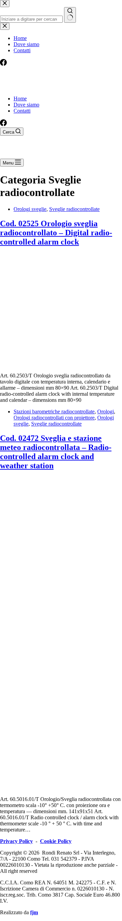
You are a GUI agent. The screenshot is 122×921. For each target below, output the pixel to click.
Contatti (22, 111)
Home (20, 98)
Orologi (105, 411)
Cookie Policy (56, 841)
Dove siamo (26, 104)
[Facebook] (3, 124)
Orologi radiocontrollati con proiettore (54, 417)
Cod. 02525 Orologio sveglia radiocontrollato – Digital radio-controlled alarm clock (56, 232)
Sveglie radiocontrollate (74, 209)
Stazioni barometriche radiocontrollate (54, 411)
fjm (34, 912)
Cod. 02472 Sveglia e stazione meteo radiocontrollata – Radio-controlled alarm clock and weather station (55, 452)
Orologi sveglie (30, 209)
